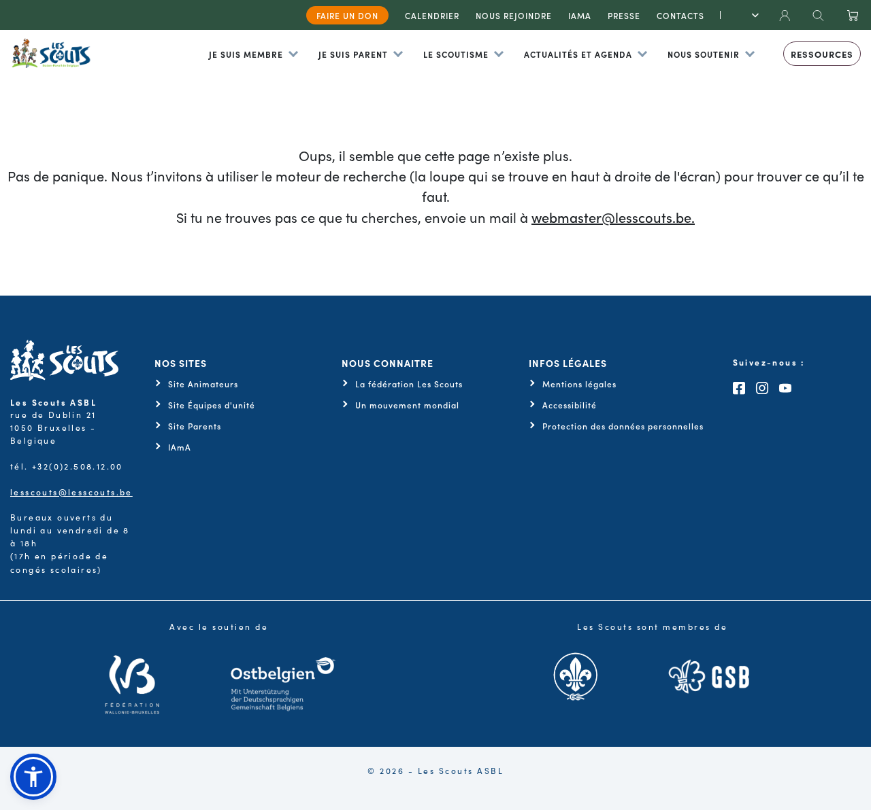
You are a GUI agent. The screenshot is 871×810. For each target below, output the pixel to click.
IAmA (179, 447)
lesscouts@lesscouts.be (71, 491)
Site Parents (194, 426)
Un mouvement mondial (407, 405)
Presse (624, 15)
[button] (33, 776)
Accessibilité (569, 405)
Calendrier (432, 15)
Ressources (822, 54)
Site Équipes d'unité (211, 405)
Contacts (680, 15)
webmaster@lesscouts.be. (613, 216)
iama (579, 15)
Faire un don (347, 15)
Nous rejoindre (514, 15)
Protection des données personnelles (623, 426)
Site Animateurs (203, 384)
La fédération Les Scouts (409, 384)
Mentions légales (579, 384)
